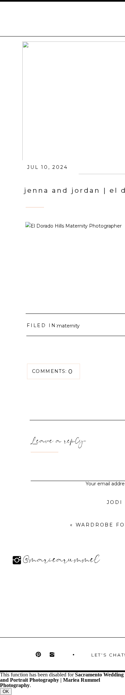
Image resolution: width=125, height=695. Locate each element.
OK (6, 691)
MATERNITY (68, 326)
